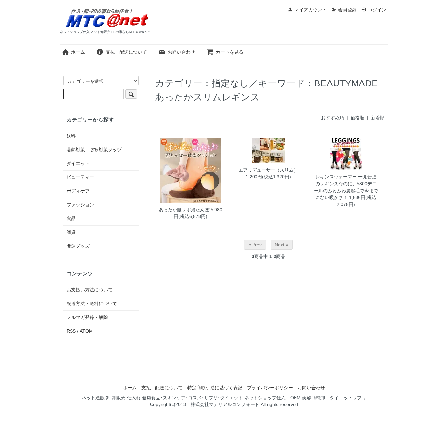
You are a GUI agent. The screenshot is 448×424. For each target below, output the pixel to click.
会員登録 (347, 9)
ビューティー (80, 177)
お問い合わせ (181, 52)
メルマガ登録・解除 (87, 317)
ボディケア (78, 191)
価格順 (357, 117)
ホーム (78, 52)
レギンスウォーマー (336, 176)
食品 (71, 218)
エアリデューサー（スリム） (268, 170)
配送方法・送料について (92, 303)
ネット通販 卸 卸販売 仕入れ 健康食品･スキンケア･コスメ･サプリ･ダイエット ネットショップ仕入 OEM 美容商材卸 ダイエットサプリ (224, 397)
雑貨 (71, 232)
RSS (71, 331)
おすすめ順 (332, 117)
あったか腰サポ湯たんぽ (184, 209)
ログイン (377, 9)
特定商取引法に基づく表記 (214, 387)
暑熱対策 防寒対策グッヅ (94, 149)
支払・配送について (126, 52)
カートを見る (229, 52)
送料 (71, 135)
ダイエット (78, 163)
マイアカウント (311, 9)
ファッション (80, 204)
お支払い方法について (89, 289)
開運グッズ (78, 246)
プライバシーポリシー (270, 387)
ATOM (86, 331)
